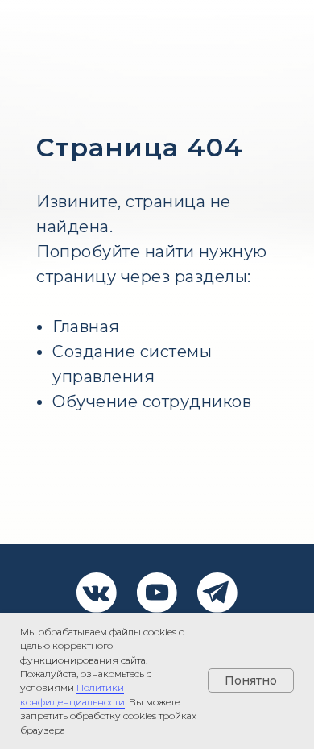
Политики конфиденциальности (72, 694)
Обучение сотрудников (151, 401)
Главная (86, 326)
